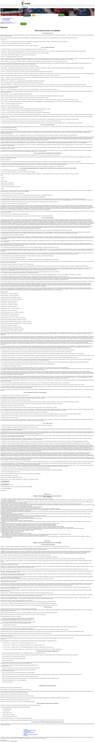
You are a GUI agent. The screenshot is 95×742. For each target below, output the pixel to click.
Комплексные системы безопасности (31, 734)
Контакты (26, 735)
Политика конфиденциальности (30, 730)
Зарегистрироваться (27, 15)
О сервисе (26, 729)
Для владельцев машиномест (8, 18)
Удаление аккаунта (6, 20)
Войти (33, 15)
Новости (25, 733)
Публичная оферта (6, 19)
